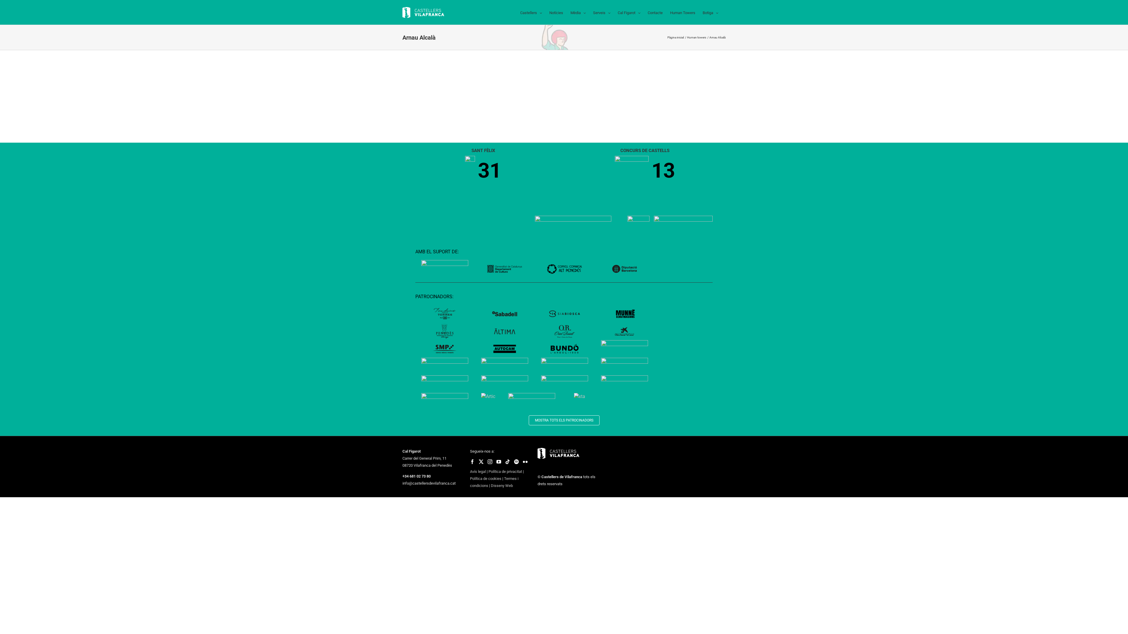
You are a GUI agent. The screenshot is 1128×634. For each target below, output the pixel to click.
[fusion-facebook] (472, 461)
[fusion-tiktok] (507, 461)
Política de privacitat (505, 471)
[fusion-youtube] (498, 461)
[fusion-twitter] (481, 461)
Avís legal (478, 471)
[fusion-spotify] (516, 461)
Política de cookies (485, 478)
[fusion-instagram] (490, 461)
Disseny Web (502, 485)
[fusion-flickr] (525, 461)
